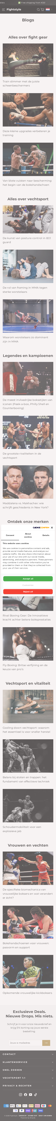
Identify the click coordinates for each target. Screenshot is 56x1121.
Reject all (28, 591)
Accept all (28, 579)
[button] (52, 527)
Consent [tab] (10, 535)
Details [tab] (46, 535)
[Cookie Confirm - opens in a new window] (41, 527)
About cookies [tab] (28, 535)
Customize (27, 585)
